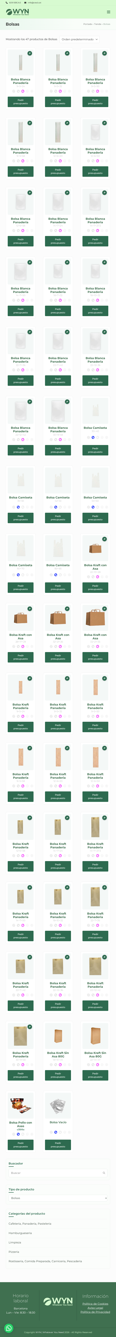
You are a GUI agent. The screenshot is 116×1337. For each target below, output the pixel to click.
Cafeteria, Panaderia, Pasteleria (30, 1223)
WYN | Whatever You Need (49, 1332)
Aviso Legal (95, 1308)
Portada (87, 24)
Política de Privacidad (95, 1312)
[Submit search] (104, 1173)
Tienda (97, 24)
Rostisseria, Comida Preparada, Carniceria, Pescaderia (45, 1261)
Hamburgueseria (20, 1233)
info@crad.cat (34, 2)
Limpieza (15, 1242)
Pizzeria (14, 1252)
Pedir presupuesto (20, 102)
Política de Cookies (95, 1303)
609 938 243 (15, 2)
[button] (108, 12)
